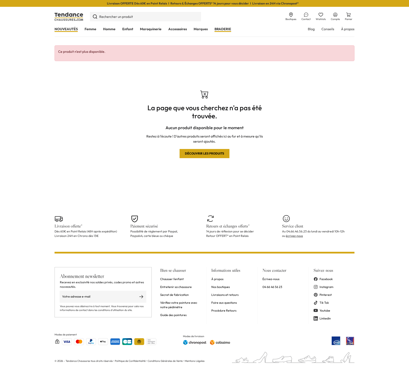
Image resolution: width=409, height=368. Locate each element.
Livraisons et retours (225, 295)
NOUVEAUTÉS (66, 29)
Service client (292, 226)
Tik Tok (324, 303)
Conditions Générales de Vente (165, 360)
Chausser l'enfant (172, 279)
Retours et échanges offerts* (228, 226)
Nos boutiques (220, 287)
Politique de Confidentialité (130, 360)
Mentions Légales (194, 360)
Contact (306, 19)
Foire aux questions (224, 303)
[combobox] (145, 16)
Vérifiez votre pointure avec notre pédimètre (178, 305)
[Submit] (95, 16)
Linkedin (325, 318)
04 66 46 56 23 (272, 287)
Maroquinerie (150, 29)
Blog (311, 29)
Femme (90, 29)
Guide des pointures (173, 315)
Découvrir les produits (204, 153)
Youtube (325, 310)
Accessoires (177, 29)
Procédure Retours (223, 310)
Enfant (127, 29)
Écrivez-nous (270, 279)
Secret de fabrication (174, 295)
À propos (347, 29)
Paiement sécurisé (144, 226)
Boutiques (290, 19)
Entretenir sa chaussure (176, 287)
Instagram (326, 287)
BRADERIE (223, 29)
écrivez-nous (294, 236)
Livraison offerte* (68, 226)
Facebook (326, 279)
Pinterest (326, 295)
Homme (109, 29)
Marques (201, 29)
